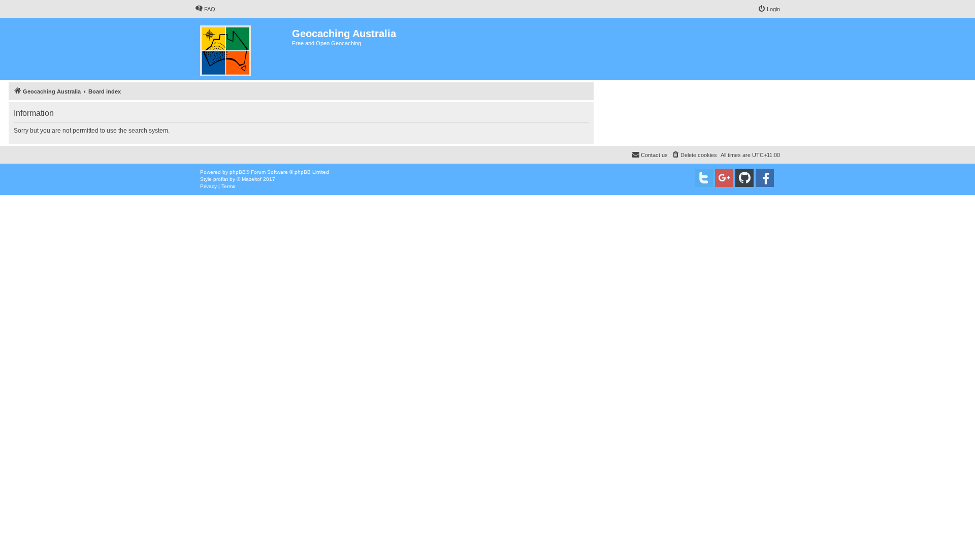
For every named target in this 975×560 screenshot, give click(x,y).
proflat (220, 179)
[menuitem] (205, 9)
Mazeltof (252, 179)
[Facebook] (765, 178)
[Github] (744, 178)
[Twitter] (704, 178)
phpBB (238, 172)
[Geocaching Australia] (243, 48)
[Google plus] (724, 178)
